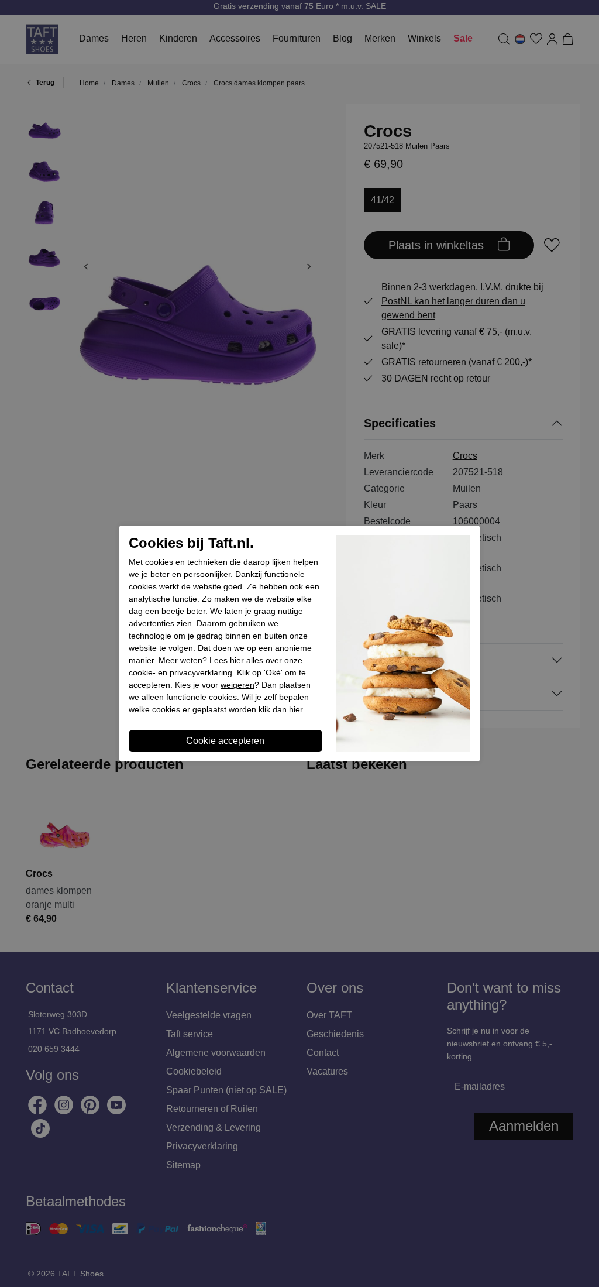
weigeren (237, 684)
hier (237, 660)
